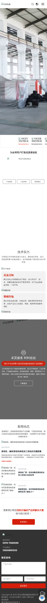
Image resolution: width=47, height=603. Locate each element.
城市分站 (30, 597)
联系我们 (38, 182)
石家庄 (18, 597)
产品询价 (9, 182)
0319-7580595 (11, 543)
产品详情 (24, 182)
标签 (24, 597)
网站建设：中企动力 (8, 597)
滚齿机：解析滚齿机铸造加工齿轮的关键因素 (21, 451)
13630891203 (10, 550)
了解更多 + (8, 275)
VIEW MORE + (6, 461)
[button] (4, 165)
